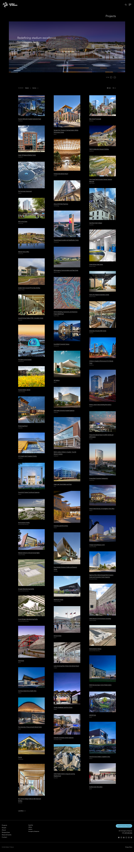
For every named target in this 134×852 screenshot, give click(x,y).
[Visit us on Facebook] (121, 837)
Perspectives (6, 832)
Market (27, 88)
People (4, 827)
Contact (4, 837)
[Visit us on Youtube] (119, 837)
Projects (4, 825)
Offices (30, 827)
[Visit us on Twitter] (126, 837)
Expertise (30, 825)
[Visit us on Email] (131, 837)
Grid (109, 88)
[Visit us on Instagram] (129, 837)
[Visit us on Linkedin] (124, 837)
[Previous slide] (111, 77)
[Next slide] (115, 77)
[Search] (126, 5)
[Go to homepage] (10, 4)
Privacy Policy (128, 847)
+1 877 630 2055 (128, 833)
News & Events (6, 835)
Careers (30, 829)
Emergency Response (33, 831)
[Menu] (130, 4)
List (115, 88)
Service (34, 88)
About (4, 830)
